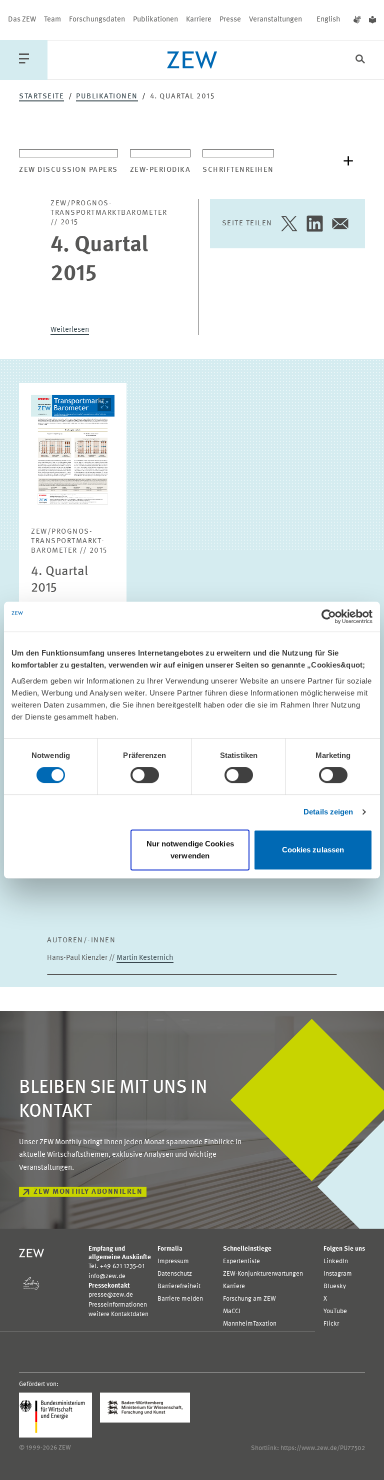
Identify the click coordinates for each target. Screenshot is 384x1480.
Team (52, 19)
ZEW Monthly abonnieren (88, 1192)
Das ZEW (22, 19)
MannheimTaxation (249, 1324)
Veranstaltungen (275, 19)
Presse (230, 19)
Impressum (173, 1261)
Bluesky (335, 1286)
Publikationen (155, 19)
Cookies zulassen (313, 849)
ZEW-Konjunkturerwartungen (263, 1274)
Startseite (41, 96)
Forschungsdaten (97, 19)
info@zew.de (107, 1276)
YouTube (335, 1311)
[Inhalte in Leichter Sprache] (372, 20)
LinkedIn (336, 1261)
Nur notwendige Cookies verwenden (190, 849)
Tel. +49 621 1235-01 (116, 1266)
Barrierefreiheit (179, 1286)
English (328, 19)
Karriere (199, 19)
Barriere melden (180, 1299)
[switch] (144, 775)
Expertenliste (241, 1261)
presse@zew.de (110, 1295)
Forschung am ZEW (249, 1299)
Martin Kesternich (145, 958)
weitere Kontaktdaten (118, 1314)
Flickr (331, 1324)
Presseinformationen (117, 1305)
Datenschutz (175, 1274)
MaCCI (231, 1311)
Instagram (338, 1274)
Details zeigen (328, 811)
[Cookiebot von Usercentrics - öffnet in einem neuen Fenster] (328, 616)
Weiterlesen (69, 330)
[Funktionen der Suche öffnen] (360, 60)
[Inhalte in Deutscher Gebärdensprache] (357, 20)
